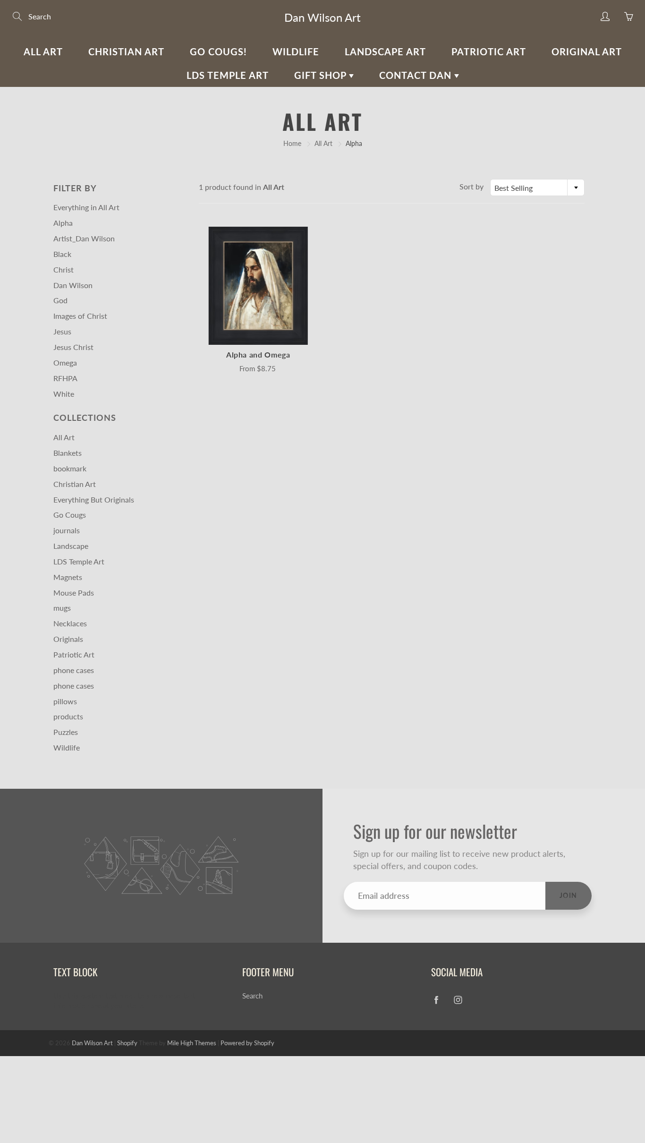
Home (292, 143)
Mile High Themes (191, 1043)
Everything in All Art (86, 207)
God (60, 300)
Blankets (67, 452)
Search (252, 996)
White (63, 393)
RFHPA (65, 378)
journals (66, 530)
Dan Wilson (73, 285)
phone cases (73, 669)
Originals (68, 638)
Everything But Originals (93, 499)
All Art (43, 51)
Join (568, 895)
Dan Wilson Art (322, 17)
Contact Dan (416, 75)
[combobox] (537, 187)
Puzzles (65, 731)
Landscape (70, 545)
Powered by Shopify (247, 1043)
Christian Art (126, 51)
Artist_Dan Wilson (84, 238)
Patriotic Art (488, 51)
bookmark (69, 468)
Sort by (471, 186)
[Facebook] (436, 999)
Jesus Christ (73, 346)
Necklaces (70, 623)
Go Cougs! (218, 51)
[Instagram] (458, 999)
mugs (62, 607)
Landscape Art (385, 51)
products (68, 716)
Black (62, 253)
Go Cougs (69, 514)
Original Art (587, 51)
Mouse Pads (73, 592)
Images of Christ (80, 315)
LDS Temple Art (228, 75)
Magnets (67, 576)
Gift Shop (321, 75)
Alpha (63, 222)
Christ (63, 269)
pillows (65, 701)
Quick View (258, 285)
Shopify (127, 1043)
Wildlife (295, 51)
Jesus (62, 331)
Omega (65, 362)
